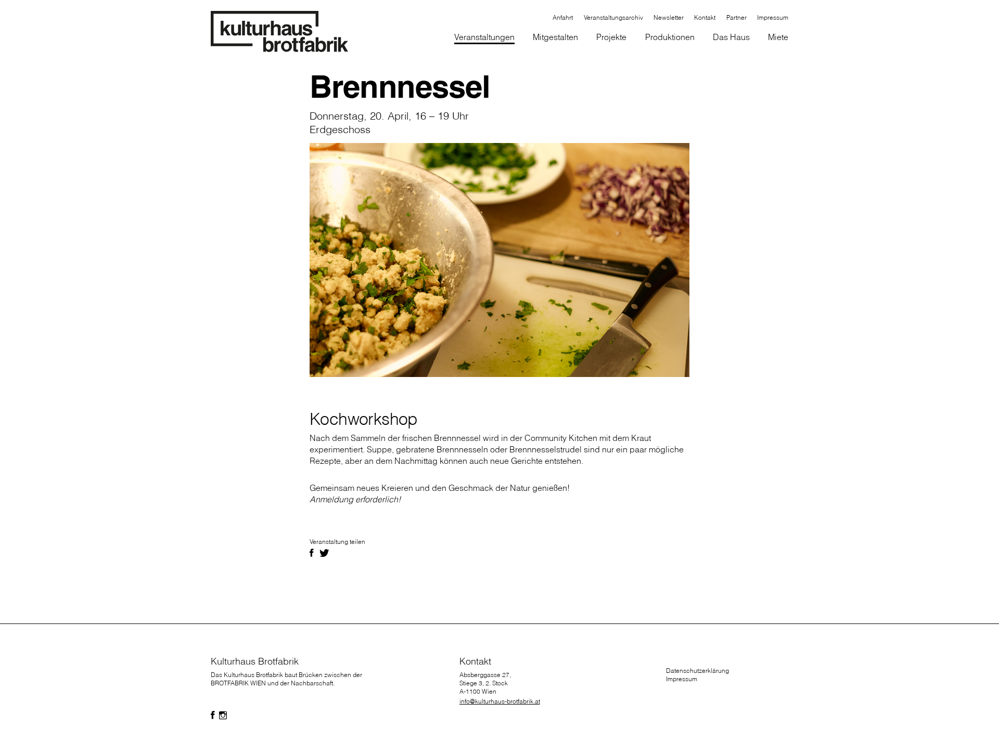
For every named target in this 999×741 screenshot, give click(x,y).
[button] (555, 38)
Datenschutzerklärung (697, 670)
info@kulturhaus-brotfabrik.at (499, 701)
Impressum (681, 679)
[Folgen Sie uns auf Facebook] (213, 715)
